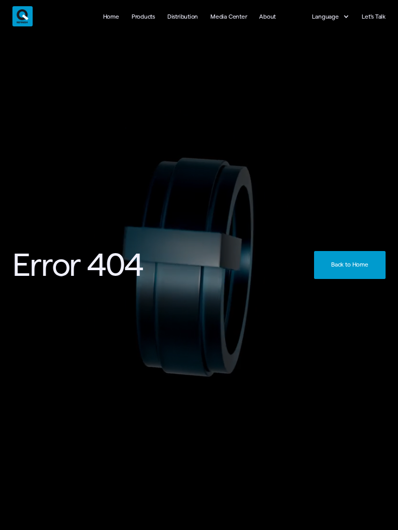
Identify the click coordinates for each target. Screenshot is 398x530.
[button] (336, 17)
